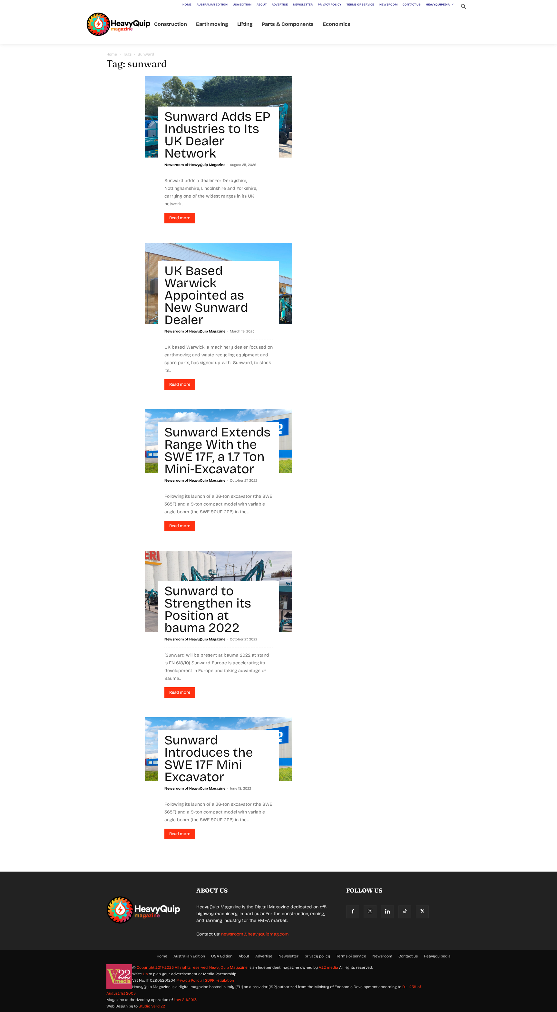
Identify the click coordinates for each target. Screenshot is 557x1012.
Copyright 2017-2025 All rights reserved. (173, 967)
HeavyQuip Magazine (228, 967)
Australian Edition (189, 956)
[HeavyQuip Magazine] (118, 24)
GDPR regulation (219, 980)
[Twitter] (422, 911)
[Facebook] (352, 911)
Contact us (408, 956)
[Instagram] (370, 911)
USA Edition (221, 956)
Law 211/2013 (185, 999)
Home (111, 54)
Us (145, 974)
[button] (463, 7)
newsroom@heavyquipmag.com (255, 934)
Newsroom (382, 956)
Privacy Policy (189, 980)
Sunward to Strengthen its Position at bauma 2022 (207, 609)
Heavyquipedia (437, 956)
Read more (179, 217)
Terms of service (351, 956)
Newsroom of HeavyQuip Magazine (194, 165)
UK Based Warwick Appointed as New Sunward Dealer (206, 295)
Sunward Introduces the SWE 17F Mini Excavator (208, 758)
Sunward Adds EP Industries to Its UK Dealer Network (217, 135)
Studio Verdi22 (152, 1006)
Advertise (263, 956)
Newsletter (288, 956)
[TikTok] (404, 911)
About (244, 956)
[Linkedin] (387, 911)
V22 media (328, 967)
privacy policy (317, 956)
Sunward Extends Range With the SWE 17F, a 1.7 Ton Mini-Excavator (217, 450)
